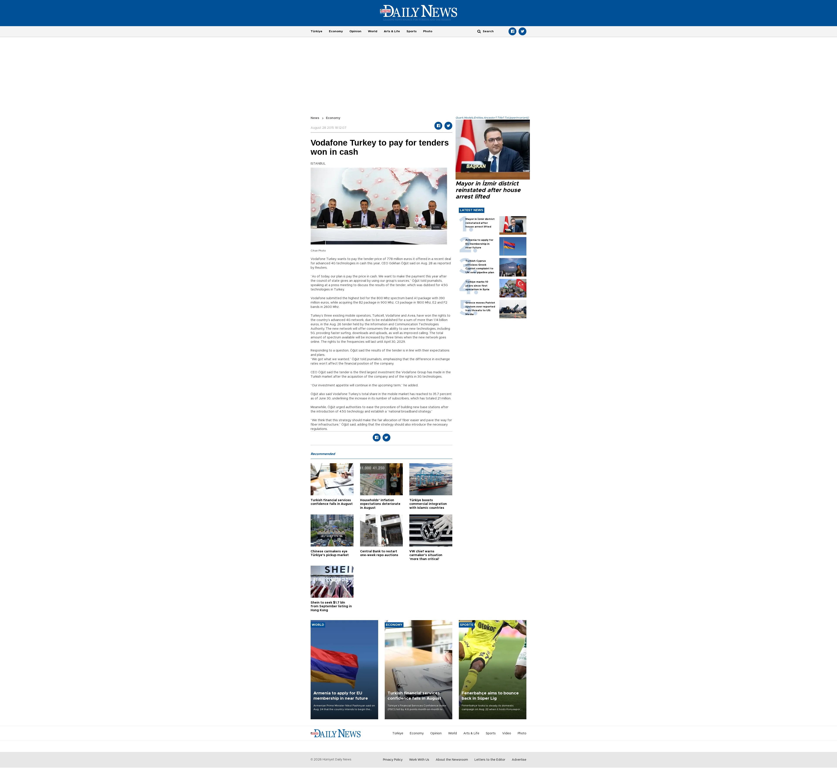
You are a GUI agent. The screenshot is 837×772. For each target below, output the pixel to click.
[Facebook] (512, 31)
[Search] (479, 31)
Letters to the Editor (490, 759)
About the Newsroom (452, 759)
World (372, 31)
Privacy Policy (393, 759)
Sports (412, 31)
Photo (427, 31)
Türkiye (316, 31)
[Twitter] (522, 31)
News (315, 118)
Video (506, 733)
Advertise (519, 759)
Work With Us (419, 759)
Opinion (355, 31)
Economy (336, 31)
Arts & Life (392, 31)
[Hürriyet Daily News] (418, 12)
